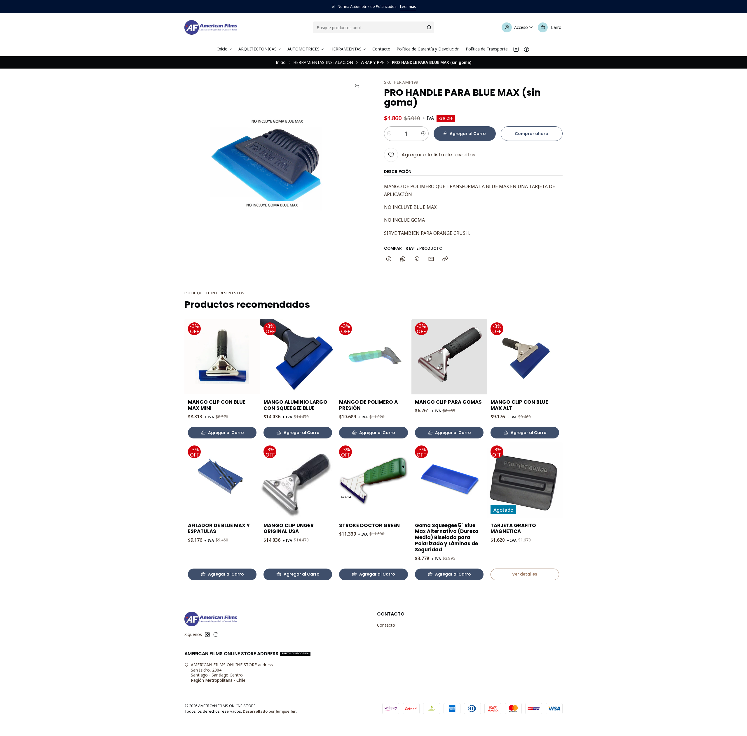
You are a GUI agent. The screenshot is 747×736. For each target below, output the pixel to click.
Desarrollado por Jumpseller (269, 711)
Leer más (408, 6)
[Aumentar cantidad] (423, 134)
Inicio (281, 62)
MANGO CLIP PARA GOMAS (448, 402)
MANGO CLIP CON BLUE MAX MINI (216, 405)
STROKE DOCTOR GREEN (369, 525)
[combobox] (373, 27)
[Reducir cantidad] (389, 134)
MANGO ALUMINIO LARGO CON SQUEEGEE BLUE (295, 405)
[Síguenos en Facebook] (526, 49)
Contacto (386, 625)
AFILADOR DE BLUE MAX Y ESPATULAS (219, 528)
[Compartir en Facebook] (389, 259)
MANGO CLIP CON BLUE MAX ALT (519, 405)
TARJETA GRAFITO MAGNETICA (513, 528)
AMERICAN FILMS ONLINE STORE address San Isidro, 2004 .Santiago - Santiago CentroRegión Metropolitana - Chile (232, 672)
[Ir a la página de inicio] (210, 27)
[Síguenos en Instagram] (516, 49)
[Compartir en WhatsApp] (403, 259)
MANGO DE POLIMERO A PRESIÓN (368, 405)
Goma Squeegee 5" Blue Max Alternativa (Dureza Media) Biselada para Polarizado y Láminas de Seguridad (447, 537)
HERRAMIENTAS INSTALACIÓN (323, 62)
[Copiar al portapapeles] (445, 259)
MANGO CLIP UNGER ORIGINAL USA (288, 528)
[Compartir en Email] (431, 259)
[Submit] (429, 27)
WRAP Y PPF (372, 62)
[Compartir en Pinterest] (417, 259)
